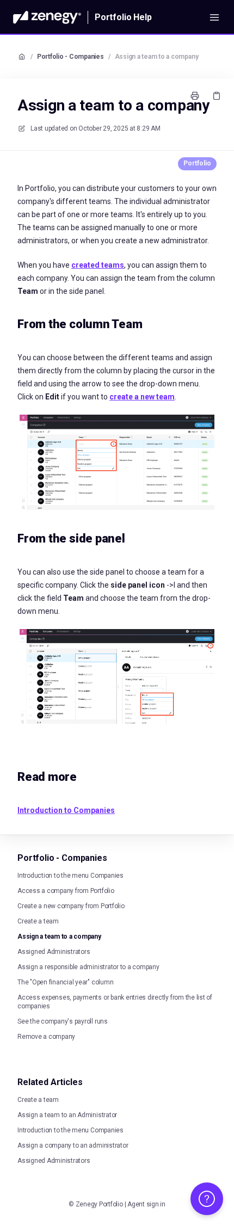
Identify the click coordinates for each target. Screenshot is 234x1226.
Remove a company (46, 1036)
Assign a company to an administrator (72, 1145)
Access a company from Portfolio (65, 891)
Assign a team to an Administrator (67, 1115)
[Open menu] (214, 17)
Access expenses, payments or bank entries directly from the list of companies (114, 1002)
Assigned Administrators (53, 952)
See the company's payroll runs (62, 1021)
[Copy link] (216, 95)
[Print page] (195, 95)
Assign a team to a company (157, 56)
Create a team (38, 921)
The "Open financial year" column (65, 982)
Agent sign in (146, 1204)
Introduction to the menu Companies (70, 875)
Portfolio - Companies (70, 56)
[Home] (47, 17)
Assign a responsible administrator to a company (88, 967)
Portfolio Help (123, 17)
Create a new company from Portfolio (71, 906)
